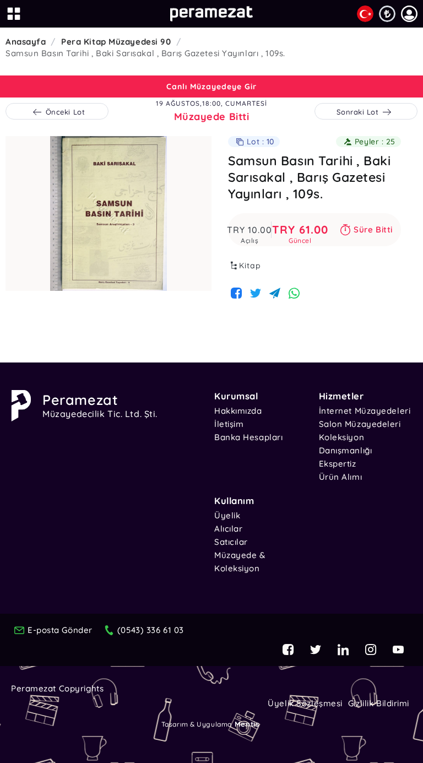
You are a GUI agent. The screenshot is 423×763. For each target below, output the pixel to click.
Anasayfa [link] (26, 41)
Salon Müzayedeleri (360, 424)
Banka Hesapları (248, 437)
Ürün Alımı (340, 477)
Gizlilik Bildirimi (378, 703)
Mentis (247, 723)
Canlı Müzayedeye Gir (211, 86)
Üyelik (227, 515)
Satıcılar (231, 542)
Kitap (250, 265)
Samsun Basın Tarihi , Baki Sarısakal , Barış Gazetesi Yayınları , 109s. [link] (145, 53)
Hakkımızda (238, 410)
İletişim (228, 424)
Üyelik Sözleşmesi (305, 703)
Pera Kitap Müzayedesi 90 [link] (116, 41)
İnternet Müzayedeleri (365, 410)
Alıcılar (228, 528)
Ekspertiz (337, 463)
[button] (409, 14)
